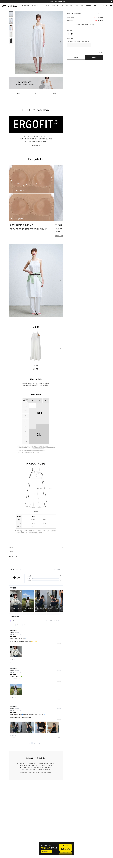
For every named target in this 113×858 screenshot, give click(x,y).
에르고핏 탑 (60, 5)
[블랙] (71, 33)
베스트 (47, 5)
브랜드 (95, 5)
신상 (42, 5)
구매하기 (94, 57)
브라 (67, 5)
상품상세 (18, 93)
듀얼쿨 (53, 5)
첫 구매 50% (35, 5)
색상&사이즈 (35, 93)
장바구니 (76, 57)
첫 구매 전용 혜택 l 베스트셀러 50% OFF (56, 1)
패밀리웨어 (88, 5)
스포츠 (76, 5)
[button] (60, 42)
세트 (82, 5)
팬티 (71, 5)
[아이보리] (68, 33)
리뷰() (54, 93)
